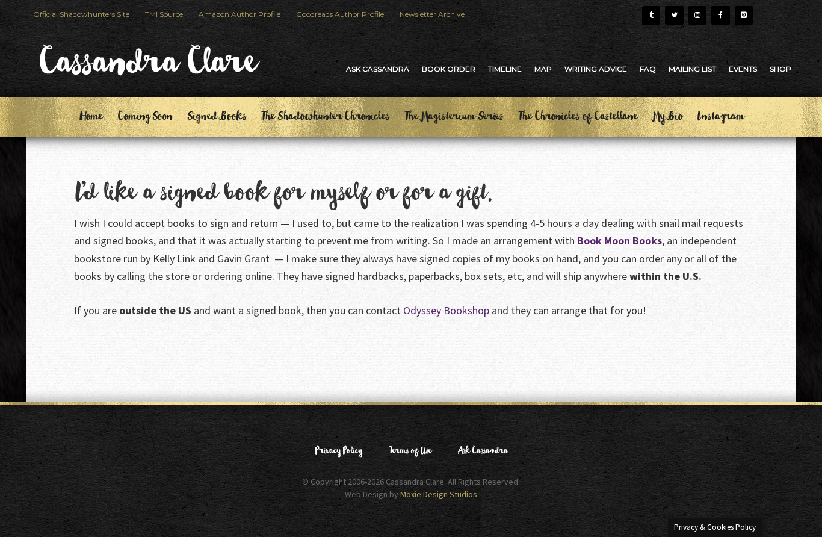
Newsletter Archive (432, 14)
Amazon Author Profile (239, 14)
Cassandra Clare (146, 68)
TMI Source (164, 14)
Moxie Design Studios (438, 494)
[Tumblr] (651, 15)
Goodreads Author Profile (340, 14)
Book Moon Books (619, 240)
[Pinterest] (744, 15)
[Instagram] (697, 15)
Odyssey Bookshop (446, 310)
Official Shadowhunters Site (81, 14)
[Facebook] (720, 15)
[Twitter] (674, 15)
